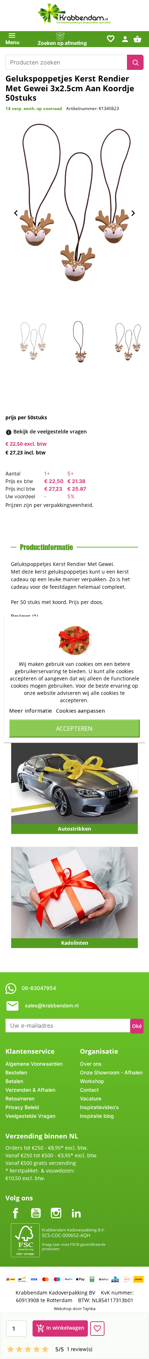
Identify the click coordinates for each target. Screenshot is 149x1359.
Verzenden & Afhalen (30, 1090)
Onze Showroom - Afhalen (111, 1072)
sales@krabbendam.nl (51, 1005)
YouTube (36, 1207)
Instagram (56, 1207)
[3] (28, 1349)
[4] (36, 1349)
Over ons (91, 1064)
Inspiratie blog (97, 1116)
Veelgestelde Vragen (30, 1116)
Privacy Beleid (22, 1107)
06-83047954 (39, 988)
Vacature (90, 1098)
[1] (10, 1349)
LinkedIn (76, 1207)
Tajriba (89, 1308)
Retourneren (19, 1098)
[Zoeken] (135, 62)
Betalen (14, 1081)
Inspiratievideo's (99, 1107)
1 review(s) (80, 1349)
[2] (19, 1349)
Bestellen (16, 1072)
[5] (45, 1349)
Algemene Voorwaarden (34, 1064)
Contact (89, 1090)
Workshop (92, 1081)
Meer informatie (30, 710)
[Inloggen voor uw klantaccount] (125, 38)
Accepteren (74, 728)
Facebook (15, 1207)
